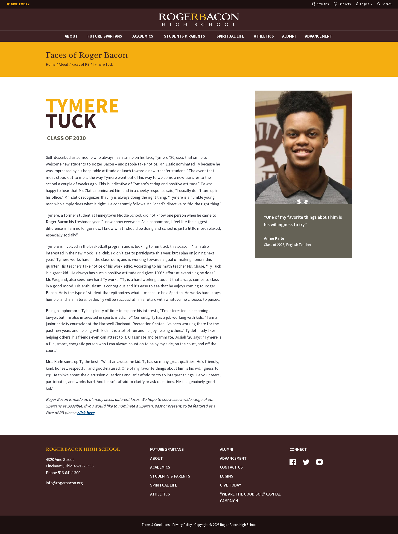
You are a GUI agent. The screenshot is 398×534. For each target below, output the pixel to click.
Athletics (264, 36)
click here (85, 412)
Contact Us (231, 467)
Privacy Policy (182, 524)
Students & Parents (184, 36)
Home (51, 64)
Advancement (318, 36)
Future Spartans (105, 36)
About (71, 36)
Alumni (289, 36)
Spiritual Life (230, 36)
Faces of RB (81, 64)
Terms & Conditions (156, 524)
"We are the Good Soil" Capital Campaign (250, 497)
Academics (142, 36)
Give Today (230, 485)
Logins (226, 476)
